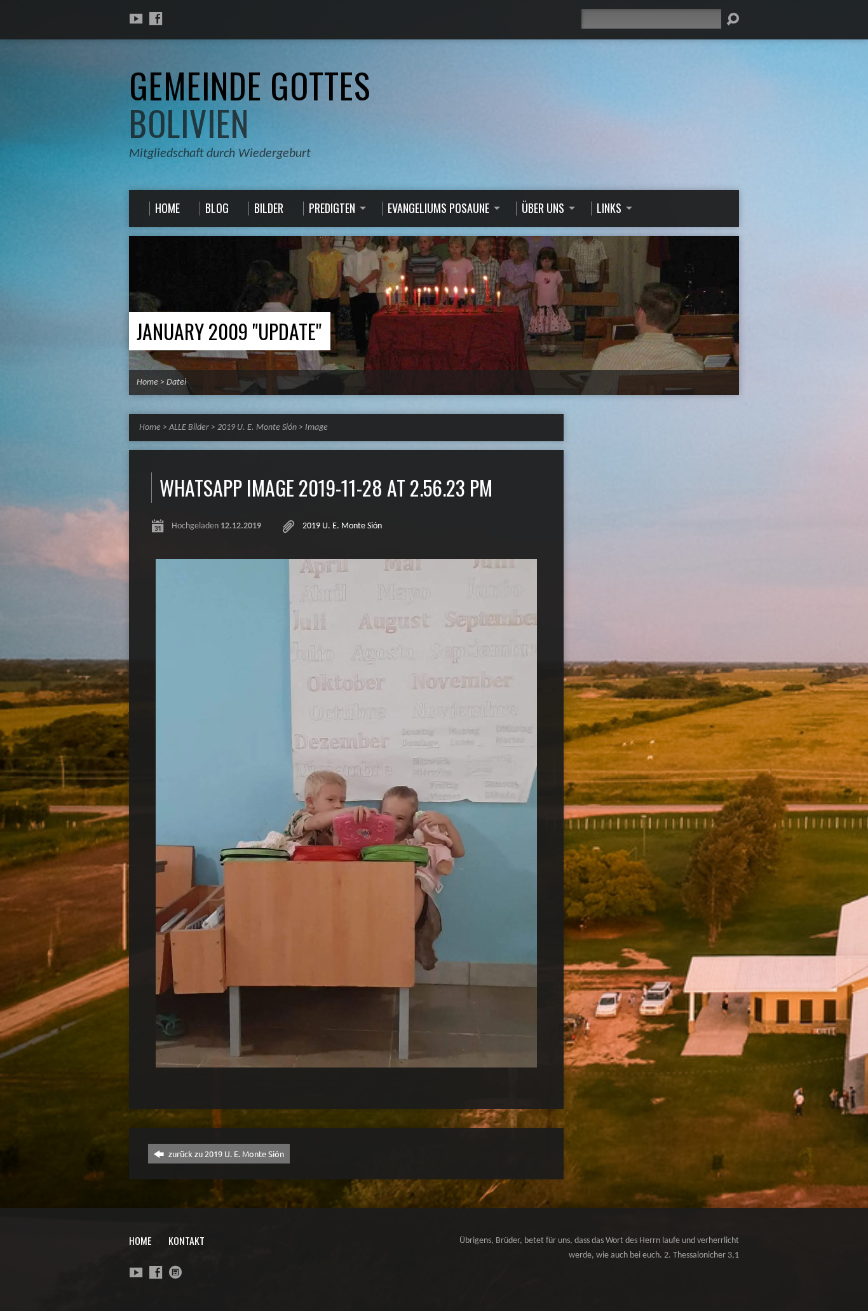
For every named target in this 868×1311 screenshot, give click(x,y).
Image (316, 427)
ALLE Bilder (189, 427)
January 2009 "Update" (229, 331)
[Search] (732, 19)
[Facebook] (155, 18)
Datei (176, 382)
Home (147, 382)
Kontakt (186, 1240)
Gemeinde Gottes (249, 104)
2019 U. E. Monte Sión (257, 427)
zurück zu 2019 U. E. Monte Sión (225, 1153)
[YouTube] (136, 18)
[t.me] (175, 1272)
